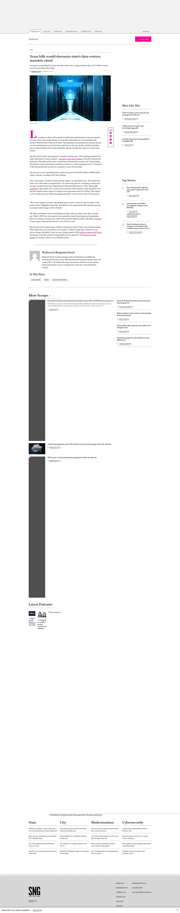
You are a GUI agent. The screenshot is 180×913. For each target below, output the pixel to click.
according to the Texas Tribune (70, 159)
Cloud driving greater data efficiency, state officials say (133, 339)
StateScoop (35, 31)
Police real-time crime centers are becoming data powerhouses (134, 314)
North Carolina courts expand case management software (135, 114)
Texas (46, 280)
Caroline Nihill (55, 447)
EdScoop (98, 31)
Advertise (146, 31)
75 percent (97, 218)
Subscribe (144, 39)
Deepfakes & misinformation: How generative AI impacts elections (76, 815)
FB (133, 897)
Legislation (35, 280)
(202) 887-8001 (137, 888)
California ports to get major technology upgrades (133, 127)
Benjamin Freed (36, 71)
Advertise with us (139, 883)
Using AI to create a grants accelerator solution (42, 624)
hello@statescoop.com (141, 892)
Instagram (144, 897)
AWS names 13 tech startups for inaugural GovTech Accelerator (72, 457)
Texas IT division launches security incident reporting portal (133, 302)
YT (147, 897)
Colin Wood (128, 145)
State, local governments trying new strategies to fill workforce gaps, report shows (138, 226)
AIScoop (47, 31)
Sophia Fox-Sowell (131, 118)
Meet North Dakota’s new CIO (32, 622)
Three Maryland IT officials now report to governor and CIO (137, 189)
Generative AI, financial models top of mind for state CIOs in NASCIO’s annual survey (80, 301)
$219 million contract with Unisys (89, 232)
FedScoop (58, 31)
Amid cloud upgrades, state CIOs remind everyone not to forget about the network (79, 444)
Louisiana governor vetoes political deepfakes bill (135, 140)
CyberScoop (86, 31)
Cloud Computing (59, 280)
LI (139, 897)
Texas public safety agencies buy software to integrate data (134, 326)
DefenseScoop (71, 31)
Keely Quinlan (134, 195)
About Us (33, 901)
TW (137, 897)
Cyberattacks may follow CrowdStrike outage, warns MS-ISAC (137, 205)
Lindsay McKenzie (125, 343)
